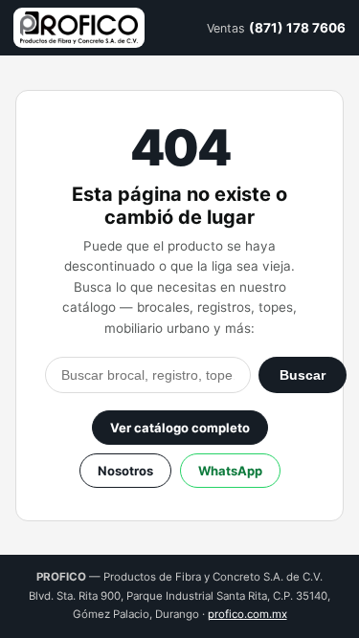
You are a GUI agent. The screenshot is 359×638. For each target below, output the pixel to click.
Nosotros (125, 470)
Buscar (302, 375)
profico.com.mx (247, 614)
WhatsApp (230, 470)
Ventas (276, 27)
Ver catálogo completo (180, 427)
